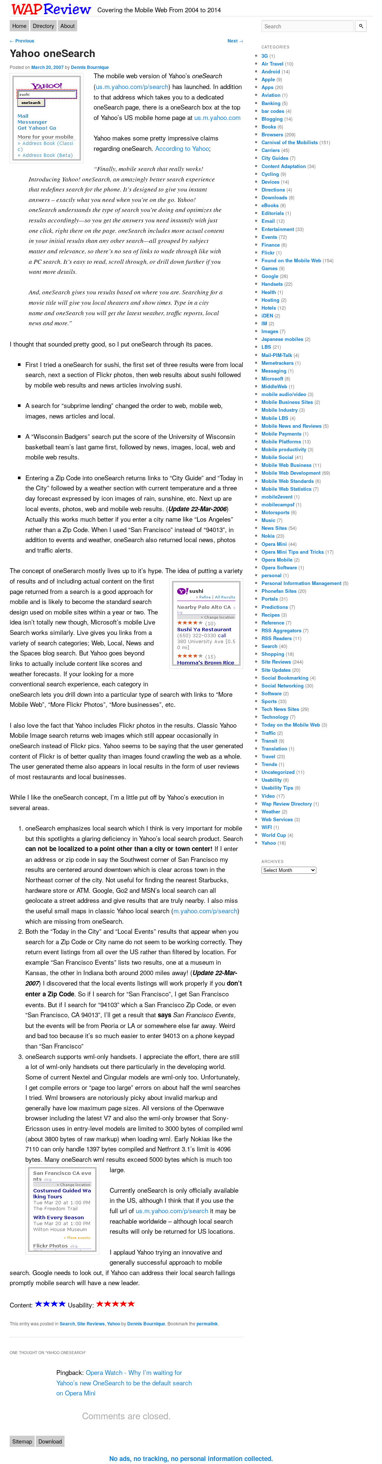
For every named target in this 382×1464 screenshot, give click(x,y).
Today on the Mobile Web (291, 724)
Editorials (273, 212)
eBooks (270, 205)
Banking (271, 103)
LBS (266, 346)
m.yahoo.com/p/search (205, 910)
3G (265, 55)
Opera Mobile (277, 559)
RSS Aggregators (281, 630)
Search (67, 1323)
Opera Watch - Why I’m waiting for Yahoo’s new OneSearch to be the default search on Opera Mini (124, 1382)
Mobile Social (277, 457)
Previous (22, 40)
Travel (268, 756)
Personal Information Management (301, 582)
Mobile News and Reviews (292, 425)
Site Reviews (91, 1323)
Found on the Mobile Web (291, 260)
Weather (271, 811)
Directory (43, 25)
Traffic (269, 732)
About (67, 25)
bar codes (273, 110)
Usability (272, 779)
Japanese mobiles (282, 338)
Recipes (271, 614)
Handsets (272, 283)
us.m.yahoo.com (217, 117)
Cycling (270, 173)
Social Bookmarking (285, 677)
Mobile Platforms (281, 441)
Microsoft (272, 378)
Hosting (270, 299)
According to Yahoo (182, 148)
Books (269, 126)
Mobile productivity (284, 449)
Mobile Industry (280, 409)
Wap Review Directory (287, 803)
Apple (268, 79)
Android (271, 71)
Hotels (269, 307)
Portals (270, 598)
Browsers (272, 134)
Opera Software (279, 567)
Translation (274, 748)
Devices (270, 181)
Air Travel (273, 63)
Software (272, 693)
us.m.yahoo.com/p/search (132, 86)
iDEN (267, 315)
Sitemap (22, 1441)
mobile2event (277, 496)
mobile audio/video (284, 394)
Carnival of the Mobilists (290, 142)
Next (235, 40)
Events (269, 236)
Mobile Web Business (286, 464)
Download (50, 1441)
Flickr (268, 252)
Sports (269, 701)
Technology (275, 716)
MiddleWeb (274, 386)
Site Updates (276, 669)
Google (270, 275)
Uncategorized (278, 771)
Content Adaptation (284, 166)
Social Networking (283, 685)
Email (268, 220)
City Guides (275, 157)
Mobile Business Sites (287, 401)
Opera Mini (274, 543)
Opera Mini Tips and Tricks (293, 551)
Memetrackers (278, 362)
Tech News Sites (280, 708)
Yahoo (113, 1323)
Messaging (274, 370)
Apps (267, 87)
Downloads (274, 197)
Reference (273, 622)
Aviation (271, 94)
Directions (273, 189)
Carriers (271, 150)
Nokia (268, 535)
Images (270, 331)
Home (19, 25)
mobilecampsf (278, 504)
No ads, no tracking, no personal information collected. (191, 1458)
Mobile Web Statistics (286, 488)
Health (269, 291)
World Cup (274, 834)
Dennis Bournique (90, 67)
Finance (271, 244)
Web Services (277, 819)
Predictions (275, 606)
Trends (269, 764)
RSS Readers (277, 638)
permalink (207, 1323)
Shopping (273, 653)
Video (268, 795)
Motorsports (275, 512)
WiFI (267, 827)
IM (264, 323)
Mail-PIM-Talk (277, 354)
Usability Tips (277, 787)
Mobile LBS (275, 417)
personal (272, 575)
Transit (269, 740)
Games (270, 268)
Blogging (272, 118)
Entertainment (278, 229)
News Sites (274, 527)
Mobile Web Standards (288, 480)
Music (268, 520)
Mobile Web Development (291, 472)
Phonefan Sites (279, 590)
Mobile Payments (281, 433)
